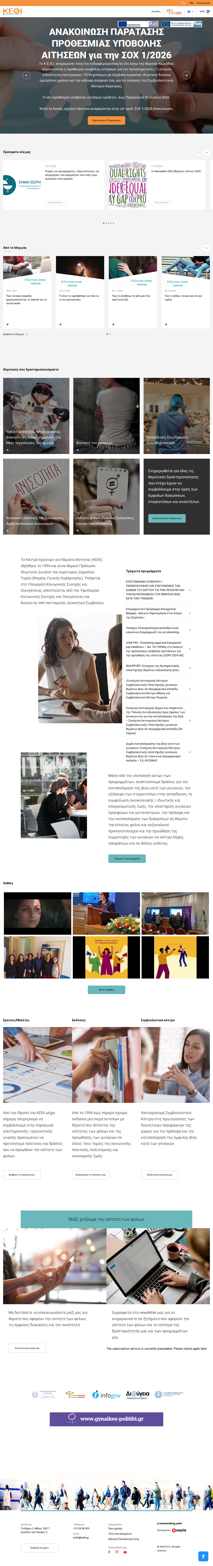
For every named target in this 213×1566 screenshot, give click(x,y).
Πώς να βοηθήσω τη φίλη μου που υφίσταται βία (131, 297)
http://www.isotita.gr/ (44, 1394)
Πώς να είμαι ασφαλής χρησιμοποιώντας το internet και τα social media (26, 299)
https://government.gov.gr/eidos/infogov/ (106, 1394)
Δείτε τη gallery (106, 989)
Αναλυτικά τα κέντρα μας (159, 1175)
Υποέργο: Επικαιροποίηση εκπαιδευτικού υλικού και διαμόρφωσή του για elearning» (152, 630)
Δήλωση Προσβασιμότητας (123, 1539)
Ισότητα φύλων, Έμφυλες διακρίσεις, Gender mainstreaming (105, 520)
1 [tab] (107, 334)
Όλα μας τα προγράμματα (127, 858)
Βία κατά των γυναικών (94, 443)
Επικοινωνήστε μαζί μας (27, 1348)
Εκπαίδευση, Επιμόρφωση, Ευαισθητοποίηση (167, 440)
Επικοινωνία (203, 3)
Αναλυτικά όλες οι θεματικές (167, 518)
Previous (26, 75)
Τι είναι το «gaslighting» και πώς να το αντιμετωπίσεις (79, 297)
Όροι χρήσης (115, 1528)
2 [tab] (110, 334)
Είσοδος (156, 11)
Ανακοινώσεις (55, 202)
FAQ (192, 3)
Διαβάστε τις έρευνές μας (22, 1175)
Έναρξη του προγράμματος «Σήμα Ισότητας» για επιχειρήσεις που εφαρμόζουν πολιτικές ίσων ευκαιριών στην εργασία (72, 175)
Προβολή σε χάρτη (39, 1548)
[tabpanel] (54, 185)
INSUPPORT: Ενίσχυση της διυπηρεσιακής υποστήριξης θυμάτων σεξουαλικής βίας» (152, 668)
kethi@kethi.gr (81, 1537)
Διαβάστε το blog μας (13, 334)
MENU (202, 11)
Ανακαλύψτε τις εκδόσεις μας (91, 1175)
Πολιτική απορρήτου (120, 1533)
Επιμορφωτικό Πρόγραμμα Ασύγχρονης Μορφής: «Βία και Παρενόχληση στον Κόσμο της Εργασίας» (154, 613)
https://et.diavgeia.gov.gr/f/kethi (137, 1394)
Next (186, 75)
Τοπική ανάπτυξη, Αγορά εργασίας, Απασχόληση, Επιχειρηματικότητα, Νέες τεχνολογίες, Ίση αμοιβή (33, 437)
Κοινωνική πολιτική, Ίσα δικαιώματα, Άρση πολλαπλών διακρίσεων (35, 520)
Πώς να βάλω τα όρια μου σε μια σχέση (183, 297)
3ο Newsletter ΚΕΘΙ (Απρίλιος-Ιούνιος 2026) (176, 171)
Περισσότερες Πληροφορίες (106, 120)
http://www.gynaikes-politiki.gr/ (75, 1394)
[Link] (183, 3)
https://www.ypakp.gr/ (168, 1394)
